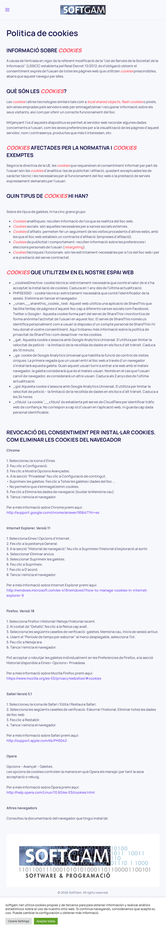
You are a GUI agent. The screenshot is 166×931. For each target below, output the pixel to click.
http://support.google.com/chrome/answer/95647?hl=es (52, 512)
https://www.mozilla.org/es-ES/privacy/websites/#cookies (53, 678)
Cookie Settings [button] (18, 921)
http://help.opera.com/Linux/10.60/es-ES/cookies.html (50, 792)
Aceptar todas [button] (46, 921)
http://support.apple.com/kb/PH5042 (36, 740)
